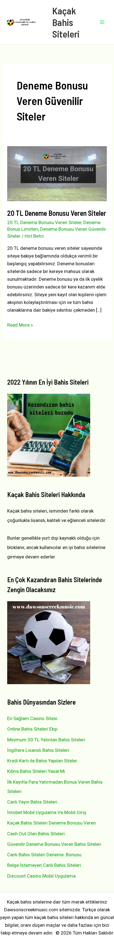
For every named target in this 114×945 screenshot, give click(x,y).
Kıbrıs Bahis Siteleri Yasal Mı (36, 771)
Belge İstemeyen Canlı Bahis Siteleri (44, 865)
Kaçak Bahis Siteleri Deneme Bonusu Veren (51, 823)
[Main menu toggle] (102, 22)
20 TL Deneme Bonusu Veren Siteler (56, 213)
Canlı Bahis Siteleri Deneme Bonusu (44, 854)
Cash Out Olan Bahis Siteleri (36, 833)
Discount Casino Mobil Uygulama (41, 876)
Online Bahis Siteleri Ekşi (32, 729)
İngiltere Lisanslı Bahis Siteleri (38, 750)
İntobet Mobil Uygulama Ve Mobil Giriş (46, 812)
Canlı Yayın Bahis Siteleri (32, 802)
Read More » (20, 325)
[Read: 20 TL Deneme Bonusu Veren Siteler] (57, 173)
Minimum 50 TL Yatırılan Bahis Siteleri (46, 739)
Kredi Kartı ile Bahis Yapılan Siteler (42, 760)
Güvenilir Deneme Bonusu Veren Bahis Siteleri (54, 844)
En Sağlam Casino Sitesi (32, 718)
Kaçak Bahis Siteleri (65, 22)
